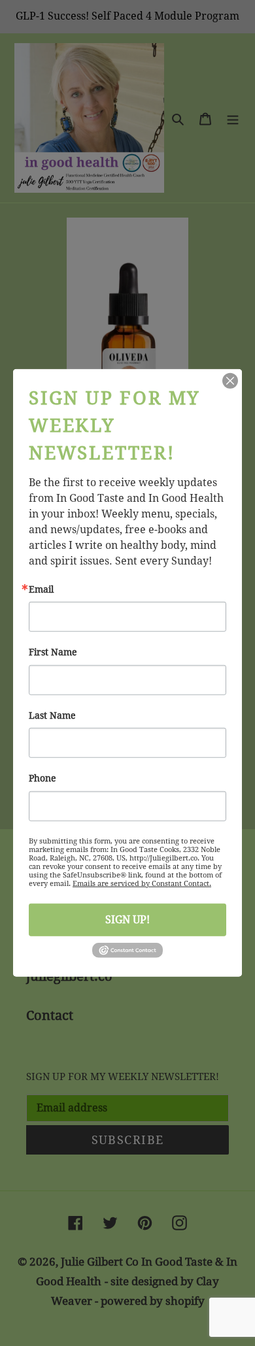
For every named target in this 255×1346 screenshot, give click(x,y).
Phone (42, 778)
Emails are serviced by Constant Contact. (142, 883)
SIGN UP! (127, 919)
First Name (53, 652)
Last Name (52, 715)
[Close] (230, 381)
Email (41, 589)
